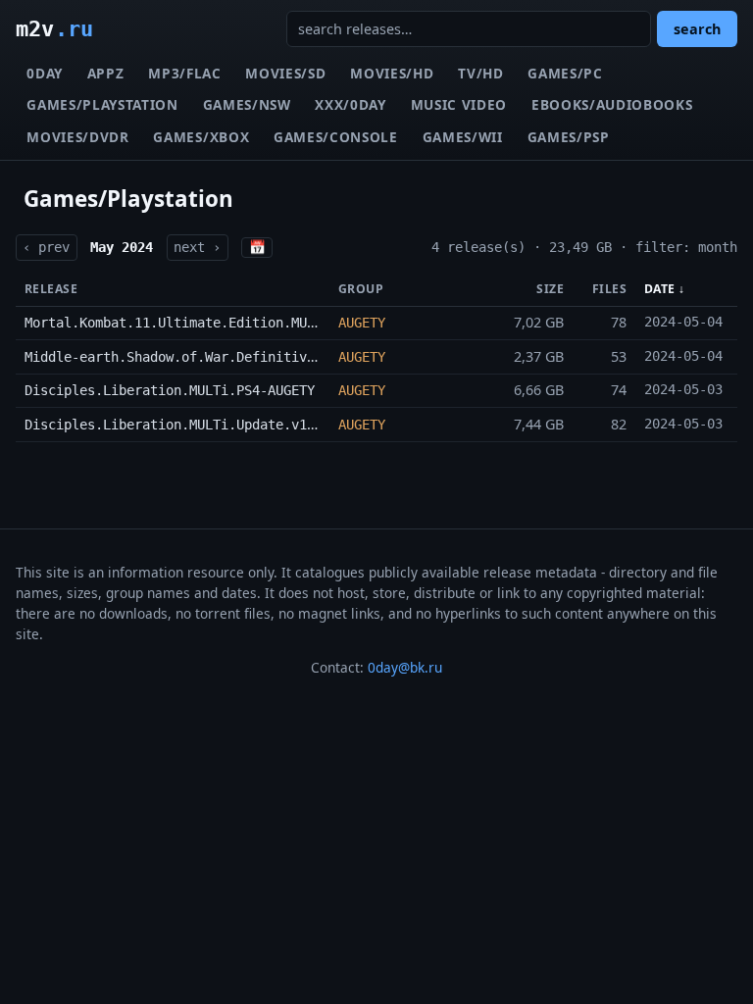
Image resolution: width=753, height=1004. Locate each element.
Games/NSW (247, 104)
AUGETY (361, 322)
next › (197, 247)
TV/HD (480, 73)
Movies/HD (391, 73)
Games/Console (336, 136)
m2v (54, 28)
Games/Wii (463, 136)
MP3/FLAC (184, 73)
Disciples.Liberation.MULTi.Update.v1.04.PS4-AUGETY (221, 424)
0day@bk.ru (405, 667)
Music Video (459, 104)
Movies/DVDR (77, 136)
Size (550, 288)
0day (44, 73)
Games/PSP (568, 136)
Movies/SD (285, 73)
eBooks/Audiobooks (612, 104)
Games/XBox (201, 136)
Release (51, 288)
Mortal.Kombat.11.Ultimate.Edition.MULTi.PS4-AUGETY (221, 322)
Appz (106, 73)
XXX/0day (350, 104)
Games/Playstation (102, 104)
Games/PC (564, 73)
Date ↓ (664, 288)
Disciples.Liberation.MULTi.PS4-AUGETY (170, 390)
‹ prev (46, 247)
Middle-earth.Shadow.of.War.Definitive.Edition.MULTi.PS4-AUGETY (268, 357)
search (697, 29)
